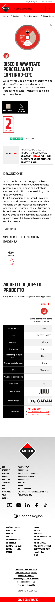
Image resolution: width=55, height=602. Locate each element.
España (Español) (13, 549)
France (9, 552)
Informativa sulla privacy (26, 572)
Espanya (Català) (13, 546)
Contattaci (24, 467)
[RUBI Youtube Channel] (9, 506)
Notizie (22, 482)
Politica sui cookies (26, 576)
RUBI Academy (6, 468)
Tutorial (5, 473)
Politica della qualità (26, 585)
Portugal (38, 533)
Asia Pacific (11, 530)
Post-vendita (5, 496)
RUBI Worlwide (6, 490)
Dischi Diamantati (31, 16)
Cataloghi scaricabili (28, 473)
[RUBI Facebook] (36, 506)
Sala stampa (25, 489)
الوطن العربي (39, 552)
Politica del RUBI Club (26, 582)
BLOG (21, 485)
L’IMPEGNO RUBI (6, 484)
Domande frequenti (27, 476)
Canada (9, 537)
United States (40, 543)
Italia (36, 527)
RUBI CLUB (6, 479)
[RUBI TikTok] (45, 506)
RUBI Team (23, 470)
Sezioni (16, 16)
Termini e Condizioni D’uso (26, 569)
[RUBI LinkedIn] (27, 506)
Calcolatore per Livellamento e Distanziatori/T (33, 493)
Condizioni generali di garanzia (26, 579)
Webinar (5, 476)
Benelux (9, 533)
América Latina (13, 527)
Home (5, 16)
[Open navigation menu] (50, 8)
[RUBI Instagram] (18, 506)
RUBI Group (24, 479)
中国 (36, 555)
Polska (37, 530)
